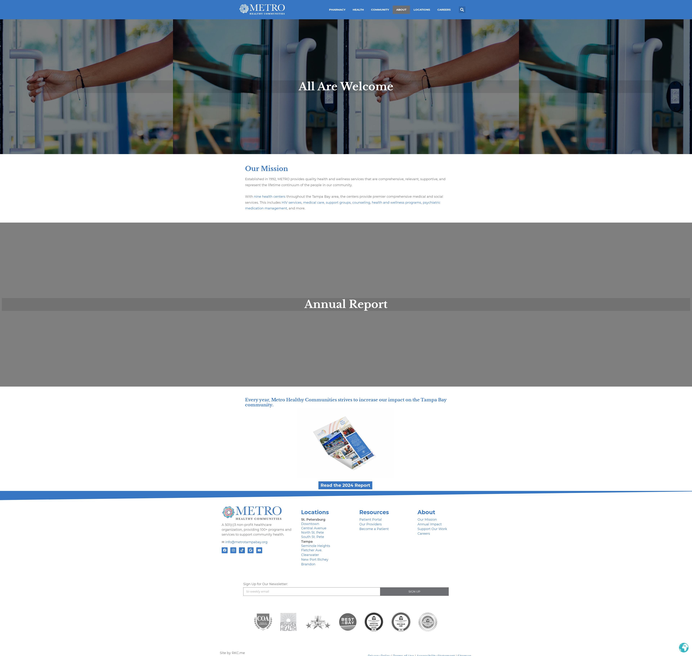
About (401, 9)
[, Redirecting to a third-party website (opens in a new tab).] (288, 622)
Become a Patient (374, 529)
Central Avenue (313, 528)
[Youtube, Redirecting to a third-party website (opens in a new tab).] (259, 550)
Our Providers (370, 524)
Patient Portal (370, 520)
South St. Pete (312, 537)
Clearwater (310, 555)
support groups (338, 203)
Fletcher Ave (311, 550)
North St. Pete (312, 533)
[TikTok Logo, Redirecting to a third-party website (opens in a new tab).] (242, 550)
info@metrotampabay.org (246, 542)
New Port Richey (314, 560)
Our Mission (427, 520)
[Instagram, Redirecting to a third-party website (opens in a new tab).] (233, 550)
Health (358, 9)
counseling (361, 203)
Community (380, 9)
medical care (313, 203)
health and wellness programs (396, 203)
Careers (444, 9)
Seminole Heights (315, 546)
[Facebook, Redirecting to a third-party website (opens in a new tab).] (225, 550)
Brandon (308, 564)
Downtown (310, 524)
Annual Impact (430, 524)
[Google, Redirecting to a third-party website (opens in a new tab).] (251, 550)
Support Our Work (432, 529)
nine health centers (269, 197)
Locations (422, 9)
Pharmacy (337, 9)
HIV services (291, 203)
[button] (462, 9)
